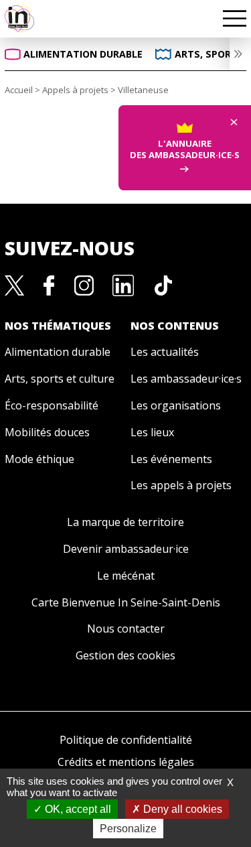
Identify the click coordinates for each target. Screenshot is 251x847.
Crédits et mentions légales (126, 762)
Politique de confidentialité (126, 739)
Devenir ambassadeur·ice (126, 548)
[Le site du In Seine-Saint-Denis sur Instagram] (84, 284)
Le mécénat (126, 575)
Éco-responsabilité (51, 405)
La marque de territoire (125, 522)
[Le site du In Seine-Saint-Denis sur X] (15, 284)
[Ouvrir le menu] (234, 18)
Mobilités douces (47, 432)
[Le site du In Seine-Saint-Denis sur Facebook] (49, 284)
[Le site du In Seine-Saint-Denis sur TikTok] (163, 284)
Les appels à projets (181, 485)
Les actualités (165, 351)
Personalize (128, 828)
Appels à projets (75, 90)
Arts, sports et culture (59, 378)
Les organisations (176, 405)
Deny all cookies (181, 809)
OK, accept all (76, 809)
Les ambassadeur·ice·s (186, 378)
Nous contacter (126, 628)
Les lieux (152, 432)
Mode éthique (39, 459)
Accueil (19, 90)
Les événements (171, 459)
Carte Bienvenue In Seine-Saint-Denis (125, 602)
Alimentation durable (57, 351)
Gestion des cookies (125, 655)
